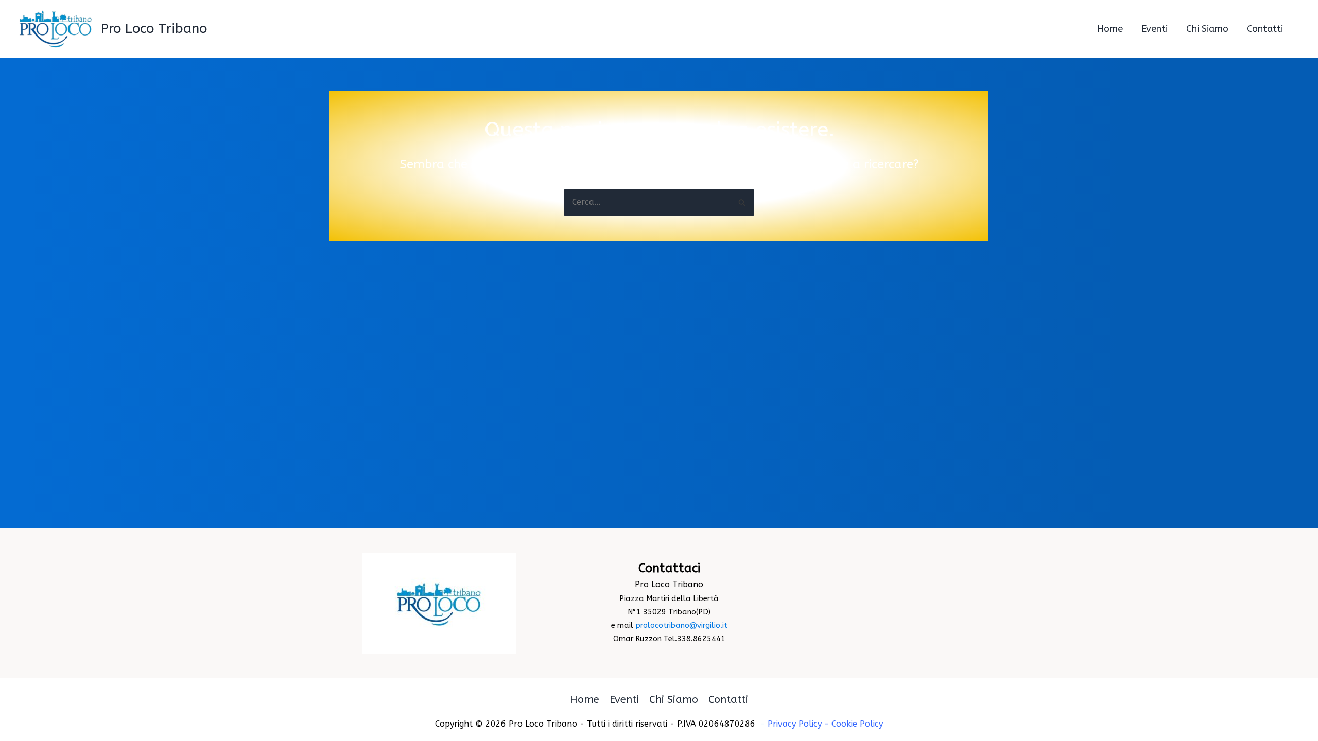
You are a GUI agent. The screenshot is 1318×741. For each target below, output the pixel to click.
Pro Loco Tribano (154, 29)
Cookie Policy (857, 724)
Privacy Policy (795, 724)
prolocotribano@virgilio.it (681, 625)
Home (584, 699)
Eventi (624, 699)
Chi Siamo (673, 699)
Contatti (728, 699)
